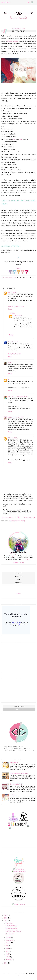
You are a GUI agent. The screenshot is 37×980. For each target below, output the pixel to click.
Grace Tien (13, 342)
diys (18, 579)
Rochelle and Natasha (18, 396)
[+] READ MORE (18, 562)
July (7, 945)
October (8, 937)
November (9, 923)
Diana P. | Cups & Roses (16, 306)
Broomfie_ (13, 438)
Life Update (13, 795)
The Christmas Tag (11, 928)
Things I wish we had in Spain (19, 773)
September (9, 940)
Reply (10, 309)
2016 (6, 915)
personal (18, 573)
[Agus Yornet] (18, 867)
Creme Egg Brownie (16, 784)
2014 (6, 921)
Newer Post (8, 517)
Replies (12, 313)
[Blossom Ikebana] (18, 904)
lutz (14, 139)
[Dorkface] (13, 821)
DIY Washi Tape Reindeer (13, 931)
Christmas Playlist (11, 925)
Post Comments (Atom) (17, 521)
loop (21, 139)
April (7, 954)
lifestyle (18, 576)
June (7, 948)
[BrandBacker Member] (23, 821)
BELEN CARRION (28, 974)
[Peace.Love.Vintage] (19, 871)
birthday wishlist (12, 41)
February (9, 959)
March (8, 957)
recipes (18, 582)
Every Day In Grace (14, 354)
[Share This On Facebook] (18, 277)
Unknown (12, 292)
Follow (18, 268)
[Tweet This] (20, 277)
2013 (6, 963)
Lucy (10, 362)
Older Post (29, 517)
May (7, 951)
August (8, 943)
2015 (6, 918)
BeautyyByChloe (15, 417)
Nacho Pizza (14, 762)
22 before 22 (9, 934)
